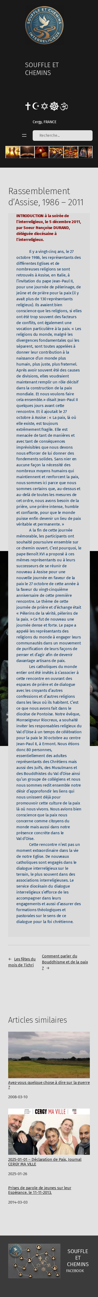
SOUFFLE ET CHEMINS (42, 69)
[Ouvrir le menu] (24, 135)
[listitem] (13, 152)
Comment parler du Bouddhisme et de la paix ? (65, 962)
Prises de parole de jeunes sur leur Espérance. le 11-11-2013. (39, 1190)
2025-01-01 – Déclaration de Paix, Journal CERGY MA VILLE (44, 1161)
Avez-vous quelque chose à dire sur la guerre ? (49, 1085)
